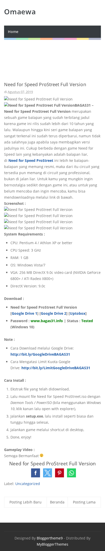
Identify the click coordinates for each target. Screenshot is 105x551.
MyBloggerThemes (52, 544)
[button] (35, 472)
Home (13, 31)
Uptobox (77, 313)
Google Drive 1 (24, 313)
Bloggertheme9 (50, 538)
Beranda (57, 502)
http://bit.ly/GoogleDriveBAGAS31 (40, 354)
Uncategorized (27, 483)
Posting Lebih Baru (25, 502)
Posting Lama (84, 502)
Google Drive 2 (53, 313)
